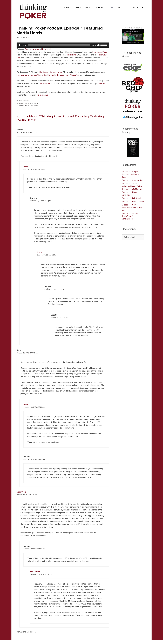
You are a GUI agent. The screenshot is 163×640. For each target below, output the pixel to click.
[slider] (104, 44)
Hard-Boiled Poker (99, 52)
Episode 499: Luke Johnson (133, 202)
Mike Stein (21, 492)
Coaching (66, 8)
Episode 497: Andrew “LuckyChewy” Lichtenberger (130, 216)
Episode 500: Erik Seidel (131, 198)
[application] (63, 45)
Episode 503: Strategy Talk (132, 180)
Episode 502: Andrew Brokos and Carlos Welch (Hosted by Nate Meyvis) (132, 186)
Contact (133, 8)
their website (44, 83)
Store (78, 8)
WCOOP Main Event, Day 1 (28, 103)
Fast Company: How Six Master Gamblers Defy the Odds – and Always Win (48, 75)
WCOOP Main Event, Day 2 (28, 106)
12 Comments (24, 101)
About (121, 8)
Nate (25, 167)
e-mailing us (43, 95)
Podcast (100, 8)
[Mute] (98, 45)
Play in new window (33, 49)
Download (46, 49)
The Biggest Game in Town (50, 72)
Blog (111, 8)
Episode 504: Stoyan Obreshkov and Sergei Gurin (130, 174)
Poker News (71, 55)
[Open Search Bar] (143, 8)
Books (88, 8)
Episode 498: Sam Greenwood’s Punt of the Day (132, 207)
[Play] (20, 45)
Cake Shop (102, 83)
